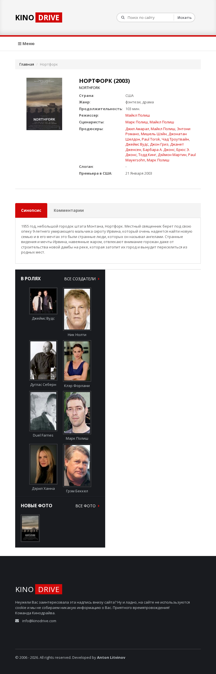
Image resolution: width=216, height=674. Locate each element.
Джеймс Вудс (136, 144)
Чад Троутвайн (175, 139)
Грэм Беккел (77, 490)
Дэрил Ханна (43, 488)
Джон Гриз (159, 144)
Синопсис (31, 210)
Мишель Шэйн (154, 133)
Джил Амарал (137, 128)
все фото (86, 505)
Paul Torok (151, 139)
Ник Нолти (77, 334)
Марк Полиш (136, 121)
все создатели (80, 278)
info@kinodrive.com (39, 620)
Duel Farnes (43, 435)
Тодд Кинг (147, 154)
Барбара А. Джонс (159, 149)
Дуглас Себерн (43, 384)
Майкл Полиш (137, 115)
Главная (26, 64)
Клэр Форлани (77, 385)
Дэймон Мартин (172, 154)
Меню (28, 43)
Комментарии (69, 210)
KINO (37, 17)
